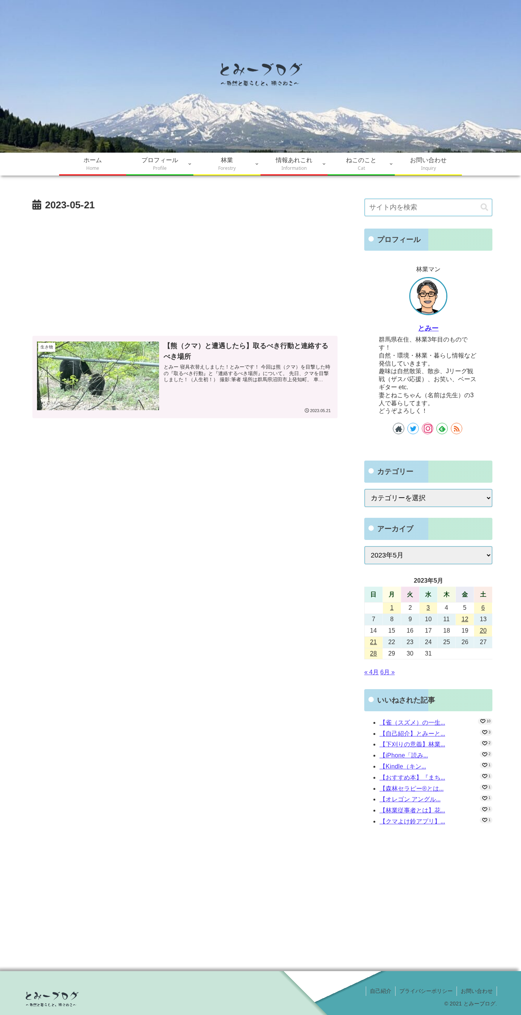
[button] (484, 207)
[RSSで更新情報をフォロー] (456, 428)
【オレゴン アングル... (410, 799)
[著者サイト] (398, 428)
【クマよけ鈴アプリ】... (412, 821)
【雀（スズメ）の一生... (412, 722)
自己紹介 (380, 991)
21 (373, 642)
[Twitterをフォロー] (413, 428)
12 (465, 619)
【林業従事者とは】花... (412, 810)
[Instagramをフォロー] (427, 428)
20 (483, 630)
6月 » (387, 672)
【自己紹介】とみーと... (412, 733)
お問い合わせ (477, 991)
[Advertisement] (185, 271)
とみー (428, 328)
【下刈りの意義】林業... (412, 744)
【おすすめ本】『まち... (412, 777)
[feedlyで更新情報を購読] (442, 428)
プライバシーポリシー (426, 991)
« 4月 (371, 672)
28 (373, 653)
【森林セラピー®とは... (411, 788)
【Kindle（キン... (402, 766)
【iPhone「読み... (403, 755)
